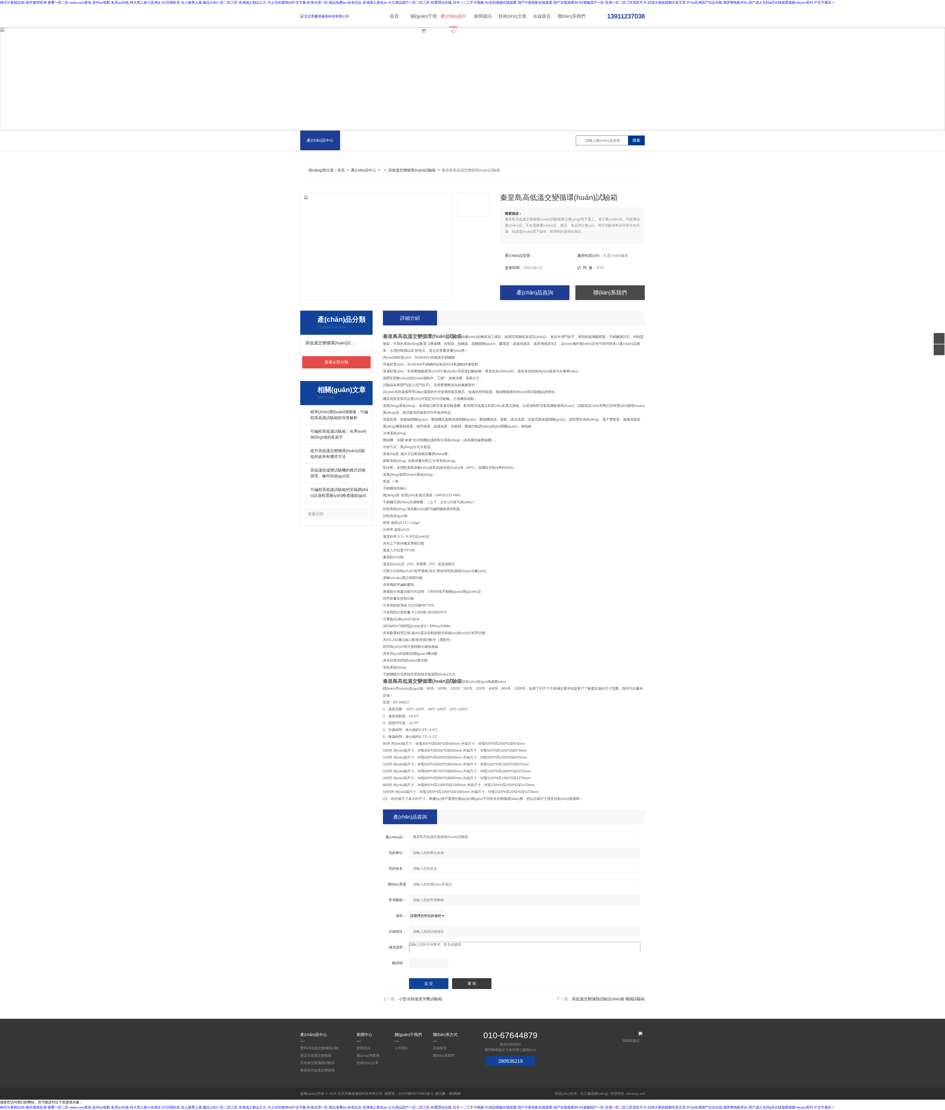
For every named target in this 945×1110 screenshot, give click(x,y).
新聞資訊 (483, 16)
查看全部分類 (336, 362)
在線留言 (542, 16)
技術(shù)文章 (512, 16)
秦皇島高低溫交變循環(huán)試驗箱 (317, 1071)
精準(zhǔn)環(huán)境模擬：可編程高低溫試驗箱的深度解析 (339, 415)
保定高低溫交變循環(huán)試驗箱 (315, 1056)
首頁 (394, 16)
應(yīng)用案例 (368, 1055)
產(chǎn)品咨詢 (535, 292)
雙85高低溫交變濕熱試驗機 (319, 1049)
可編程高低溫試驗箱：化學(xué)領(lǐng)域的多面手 (338, 434)
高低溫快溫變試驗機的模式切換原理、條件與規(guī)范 (337, 473)
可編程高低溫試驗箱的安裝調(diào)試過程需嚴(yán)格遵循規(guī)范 (339, 493)
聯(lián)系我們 (571, 16)
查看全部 (316, 514)
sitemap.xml (635, 1093)
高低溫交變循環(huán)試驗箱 (412, 170)
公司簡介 (402, 1048)
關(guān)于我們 (424, 20)
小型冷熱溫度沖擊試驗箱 (420, 999)
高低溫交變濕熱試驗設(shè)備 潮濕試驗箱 (608, 999)
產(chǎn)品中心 (453, 20)
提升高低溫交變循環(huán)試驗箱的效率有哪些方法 (337, 454)
